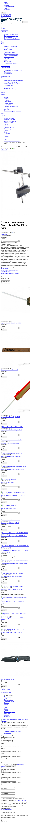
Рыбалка (6, 703)
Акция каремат (8, 73)
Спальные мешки (9, 127)
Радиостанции (8, 129)
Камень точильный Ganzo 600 (9, 370)
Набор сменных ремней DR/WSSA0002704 (13, 469)
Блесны (6, 97)
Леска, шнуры (8, 104)
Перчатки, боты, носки (10, 82)
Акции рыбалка (8, 700)
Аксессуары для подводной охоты (13, 80)
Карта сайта (7, 733)
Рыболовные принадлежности (12, 111)
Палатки (6, 124)
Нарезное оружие (9, 57)
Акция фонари (8, 37)
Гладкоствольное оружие (11, 55)
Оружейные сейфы (9, 52)
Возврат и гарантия (9, 6)
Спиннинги (7, 101)
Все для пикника (9, 118)
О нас (5, 2)
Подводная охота (9, 701)
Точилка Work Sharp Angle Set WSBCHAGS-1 (14, 536)
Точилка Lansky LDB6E (7, 482)
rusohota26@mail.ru (6, 14)
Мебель (6, 125)
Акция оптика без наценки (11, 34)
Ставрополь (8, 809)
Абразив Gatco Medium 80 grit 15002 (11, 323)
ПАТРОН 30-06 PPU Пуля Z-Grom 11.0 (12, 589)
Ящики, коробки (8, 103)
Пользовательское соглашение (12, 731)
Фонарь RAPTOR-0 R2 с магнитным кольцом (14, 563)
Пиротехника (8, 51)
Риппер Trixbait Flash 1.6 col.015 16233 (11, 632)
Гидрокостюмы (8, 85)
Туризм (6, 704)
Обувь (6, 130)
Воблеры (6, 98)
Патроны (6, 58)
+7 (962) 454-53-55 (6, 16)
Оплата (6, 3)
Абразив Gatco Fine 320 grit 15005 (10, 417)
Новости (6, 8)
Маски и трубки (8, 88)
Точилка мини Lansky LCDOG (9, 508)
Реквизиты (7, 713)
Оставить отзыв (12, 806)
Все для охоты (8, 61)
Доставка (6, 5)
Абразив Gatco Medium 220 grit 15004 (11, 430)
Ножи (5, 60)
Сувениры (7, 133)
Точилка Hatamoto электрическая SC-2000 (12, 495)
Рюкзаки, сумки (8, 122)
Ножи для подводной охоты (12, 90)
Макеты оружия (8, 49)
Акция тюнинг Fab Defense (12, 39)
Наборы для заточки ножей (12, 141)
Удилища (6, 109)
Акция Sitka (7, 72)
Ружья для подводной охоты (12, 83)
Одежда (6, 132)
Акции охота (7, 697)
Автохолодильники (9, 119)
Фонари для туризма (10, 121)
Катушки (6, 100)
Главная (6, 136)
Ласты (6, 86)
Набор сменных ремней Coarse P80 (11, 456)
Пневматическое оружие (11, 54)
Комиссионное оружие (10, 63)
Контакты (7, 9)
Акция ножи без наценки (11, 36)
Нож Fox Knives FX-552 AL (8, 679)
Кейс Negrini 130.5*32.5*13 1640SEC (11, 576)
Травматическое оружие (11, 46)
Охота (5, 138)
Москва (3, 809)
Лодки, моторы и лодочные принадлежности (12, 107)
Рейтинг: (4, 150)
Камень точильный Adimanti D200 (10, 443)
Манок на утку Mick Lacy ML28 (10, 523)
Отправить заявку (10, 766)
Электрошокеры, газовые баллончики (15, 47)
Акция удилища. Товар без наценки (14, 70)
